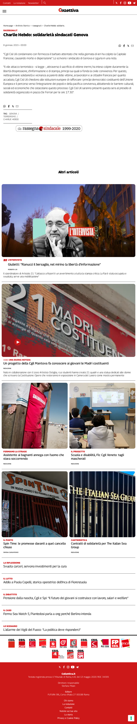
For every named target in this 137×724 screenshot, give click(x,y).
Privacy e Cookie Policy (68, 718)
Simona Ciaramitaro (10, 552)
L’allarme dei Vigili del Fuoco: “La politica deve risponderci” (42, 629)
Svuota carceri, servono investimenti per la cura (35, 566)
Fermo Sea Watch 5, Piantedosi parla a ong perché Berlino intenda (47, 614)
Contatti (7, 3)
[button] (120, 46)
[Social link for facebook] (120, 3)
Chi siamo (68, 700)
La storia (68, 714)
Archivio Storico (23, 25)
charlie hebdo (11, 119)
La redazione (19, 3)
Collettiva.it (68, 673)
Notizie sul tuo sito (68, 711)
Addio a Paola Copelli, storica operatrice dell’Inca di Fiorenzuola (45, 582)
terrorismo (9, 116)
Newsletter (33, 3)
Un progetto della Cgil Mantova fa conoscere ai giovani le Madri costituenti (56, 363)
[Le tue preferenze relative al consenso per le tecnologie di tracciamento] (131, 718)
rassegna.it (37, 25)
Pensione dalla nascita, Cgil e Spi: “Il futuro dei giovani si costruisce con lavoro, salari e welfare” (65, 598)
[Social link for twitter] (116, 3)
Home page (8, 25)
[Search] (44, 3)
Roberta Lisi (12, 269)
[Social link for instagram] (125, 3)
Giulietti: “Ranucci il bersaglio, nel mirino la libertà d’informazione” (54, 264)
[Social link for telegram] (134, 3)
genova (13, 113)
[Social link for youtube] (129, 3)
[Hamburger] (4, 11)
